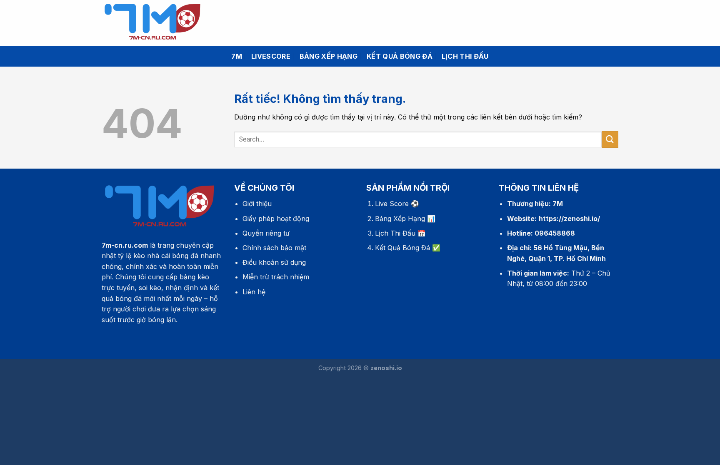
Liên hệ (253, 292)
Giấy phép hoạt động (275, 218)
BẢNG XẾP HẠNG (329, 56)
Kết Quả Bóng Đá (402, 248)
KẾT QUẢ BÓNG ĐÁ (399, 56)
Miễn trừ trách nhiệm (275, 277)
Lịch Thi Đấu (395, 233)
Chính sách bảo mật (274, 248)
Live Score (392, 203)
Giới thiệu (257, 203)
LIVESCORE (270, 56)
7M (236, 56)
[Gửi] (610, 139)
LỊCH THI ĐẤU (465, 56)
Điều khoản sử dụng (274, 262)
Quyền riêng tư (266, 233)
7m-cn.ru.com (125, 245)
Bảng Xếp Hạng (400, 218)
